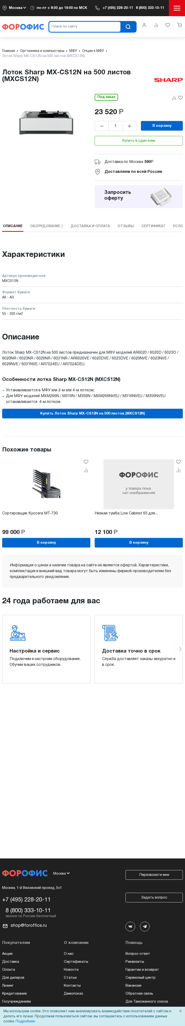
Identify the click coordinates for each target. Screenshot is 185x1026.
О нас (68, 954)
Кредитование (14, 993)
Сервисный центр (141, 977)
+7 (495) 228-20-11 (118, 8)
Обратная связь (139, 993)
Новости (71, 969)
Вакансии (133, 985)
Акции (7, 954)
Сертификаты (76, 961)
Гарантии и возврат (142, 969)
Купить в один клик (138, 140)
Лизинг (7, 985)
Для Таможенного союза (147, 1001)
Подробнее (25, 1021)
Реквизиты (135, 961)
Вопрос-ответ (138, 954)
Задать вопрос (154, 897)
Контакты (72, 985)
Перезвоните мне (154, 875)
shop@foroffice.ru (29, 926)
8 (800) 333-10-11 (150, 8)
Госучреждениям (16, 1001)
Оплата (8, 969)
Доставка (10, 961)
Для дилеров (13, 977)
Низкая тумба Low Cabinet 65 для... (126, 513)
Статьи (70, 977)
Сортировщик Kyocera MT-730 (30, 513)
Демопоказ (73, 993)
